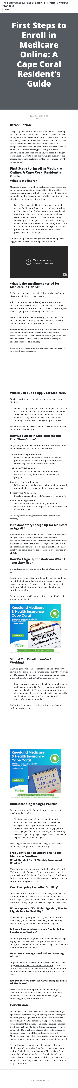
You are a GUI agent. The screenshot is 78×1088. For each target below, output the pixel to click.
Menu (6, 10)
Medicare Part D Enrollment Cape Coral (34, 965)
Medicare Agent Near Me (22, 1036)
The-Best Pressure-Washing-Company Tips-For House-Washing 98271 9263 (35, 4)
